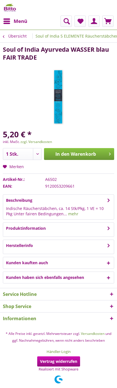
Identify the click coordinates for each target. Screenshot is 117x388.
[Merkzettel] (80, 21)
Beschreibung (19, 200)
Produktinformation (26, 228)
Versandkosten (93, 333)
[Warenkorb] (108, 21)
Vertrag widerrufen (58, 361)
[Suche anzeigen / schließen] (66, 21)
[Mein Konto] (94, 21)
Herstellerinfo (19, 245)
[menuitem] (15, 21)
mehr (72, 213)
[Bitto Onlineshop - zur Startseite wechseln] (10, 8)
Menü (20, 21)
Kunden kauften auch (27, 262)
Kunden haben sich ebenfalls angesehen (45, 277)
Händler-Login (59, 351)
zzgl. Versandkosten (36, 141)
